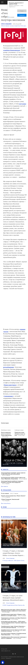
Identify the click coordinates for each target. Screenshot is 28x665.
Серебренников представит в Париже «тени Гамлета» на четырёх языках (13, 615)
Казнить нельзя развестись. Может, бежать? (13, 496)
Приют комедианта (10, 385)
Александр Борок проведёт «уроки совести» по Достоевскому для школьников (13, 473)
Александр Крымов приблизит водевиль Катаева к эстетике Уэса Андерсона (12, 481)
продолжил (22, 103)
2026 (15, 560)
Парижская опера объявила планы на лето (20, 434)
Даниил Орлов (20, 560)
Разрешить (23, 10)
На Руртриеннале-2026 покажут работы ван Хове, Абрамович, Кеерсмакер (13, 478)
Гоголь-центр (23, 25)
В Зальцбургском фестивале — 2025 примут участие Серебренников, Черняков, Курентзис (14, 622)
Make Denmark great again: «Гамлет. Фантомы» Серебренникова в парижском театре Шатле (13, 610)
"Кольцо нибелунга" (8, 560)
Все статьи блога (5, 503)
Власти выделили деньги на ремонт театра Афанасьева (6, 434)
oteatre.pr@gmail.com (5, 650)
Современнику (8, 396)
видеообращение (8, 367)
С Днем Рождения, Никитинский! (10, 499)
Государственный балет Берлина (14, 605)
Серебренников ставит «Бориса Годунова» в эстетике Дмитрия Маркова (13, 627)
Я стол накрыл (5, 493)
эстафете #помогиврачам (11, 50)
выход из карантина (15, 25)
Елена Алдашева (6, 24)
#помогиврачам (6, 25)
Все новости (4, 486)
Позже (15, 10)
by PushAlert (12, 11)
